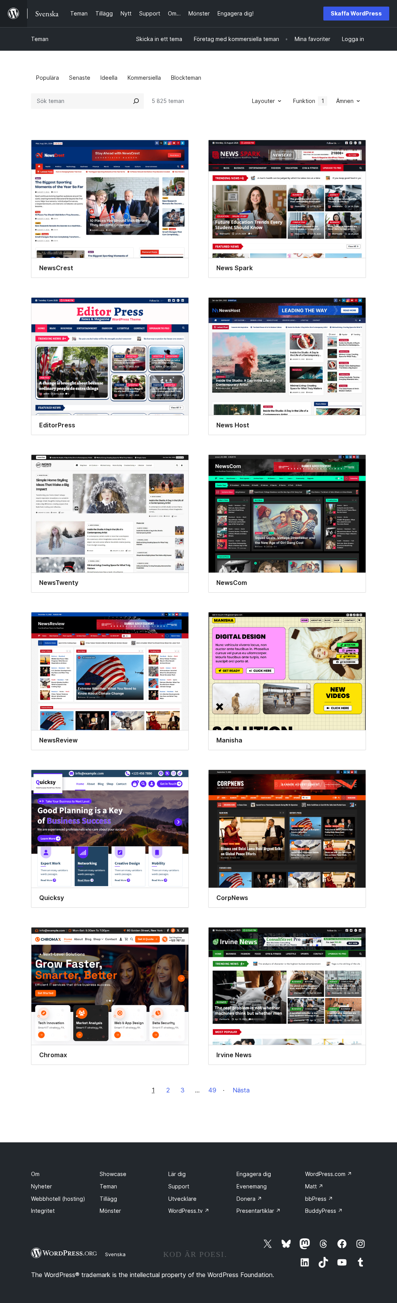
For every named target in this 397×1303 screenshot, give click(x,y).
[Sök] (136, 101)
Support (178, 1186)
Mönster (110, 1210)
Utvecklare (182, 1198)
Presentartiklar (258, 1210)
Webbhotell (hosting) (58, 1198)
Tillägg (108, 1198)
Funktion (308, 101)
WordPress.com (328, 1174)
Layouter (263, 101)
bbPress (319, 1198)
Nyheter (41, 1186)
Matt (314, 1186)
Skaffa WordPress (356, 13)
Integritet (43, 1210)
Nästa (241, 1090)
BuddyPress (324, 1210)
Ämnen (345, 101)
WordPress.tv (188, 1210)
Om (35, 1174)
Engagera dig (253, 1174)
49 (212, 1090)
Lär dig (177, 1174)
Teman (39, 39)
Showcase (113, 1174)
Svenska (115, 1254)
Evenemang (251, 1186)
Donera (249, 1198)
